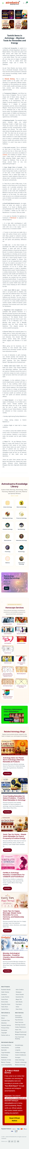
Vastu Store (4, 1006)
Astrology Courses (20, 1024)
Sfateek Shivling (10, 79)
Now (6, 588)
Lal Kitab (17, 1047)
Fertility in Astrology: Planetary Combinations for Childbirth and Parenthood (14, 875)
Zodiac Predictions (20, 1027)
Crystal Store (5, 1009)
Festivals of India (6, 1060)
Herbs (17, 1006)
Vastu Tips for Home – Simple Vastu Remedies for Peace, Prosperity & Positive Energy (14, 836)
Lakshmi (5, 154)
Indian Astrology (19, 1060)
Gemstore (4, 994)
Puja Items (19, 1004)
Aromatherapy (19, 1045)
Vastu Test (18, 1029)
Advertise (4, 1023)
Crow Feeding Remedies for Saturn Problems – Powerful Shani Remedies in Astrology (14, 798)
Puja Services (19, 1019)
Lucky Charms (5, 997)
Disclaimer (4, 1030)
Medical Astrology (20, 1064)
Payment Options (6, 1025)
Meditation (4, 1057)
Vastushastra (5, 1047)
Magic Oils (19, 999)
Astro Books (19, 1001)
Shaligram (18, 992)
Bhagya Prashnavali (20, 1032)
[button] (26, 3)
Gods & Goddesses (20, 1055)
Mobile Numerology (20, 1034)
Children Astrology (20, 1052)
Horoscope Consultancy (18, 1016)
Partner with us (5, 1035)
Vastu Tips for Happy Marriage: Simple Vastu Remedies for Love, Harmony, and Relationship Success (13, 915)
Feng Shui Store (5, 1004)
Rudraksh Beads (5, 989)
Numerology (4, 1055)
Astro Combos (20, 989)
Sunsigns (17, 1057)
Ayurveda (4, 1050)
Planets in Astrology (20, 1062)
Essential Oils (19, 997)
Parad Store (4, 999)
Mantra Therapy (5, 1062)
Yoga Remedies (5, 1052)
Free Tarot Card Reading (19, 1037)
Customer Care (5, 1020)
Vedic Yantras (5, 992)
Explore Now (8, 719)
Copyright (4, 1032)
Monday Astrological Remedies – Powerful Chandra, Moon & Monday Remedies (13, 956)
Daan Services (19, 1022)
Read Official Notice (14, 1119)
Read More (7, 773)
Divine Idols (4, 1001)
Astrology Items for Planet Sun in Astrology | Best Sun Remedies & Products (13, 760)
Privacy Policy (5, 1027)
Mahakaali (13, 217)
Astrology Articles (6, 1045)
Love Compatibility (6, 1064)
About (3, 1018)
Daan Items (19, 1009)
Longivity (17, 1050)
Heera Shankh (20, 994)
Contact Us (4, 1015)
